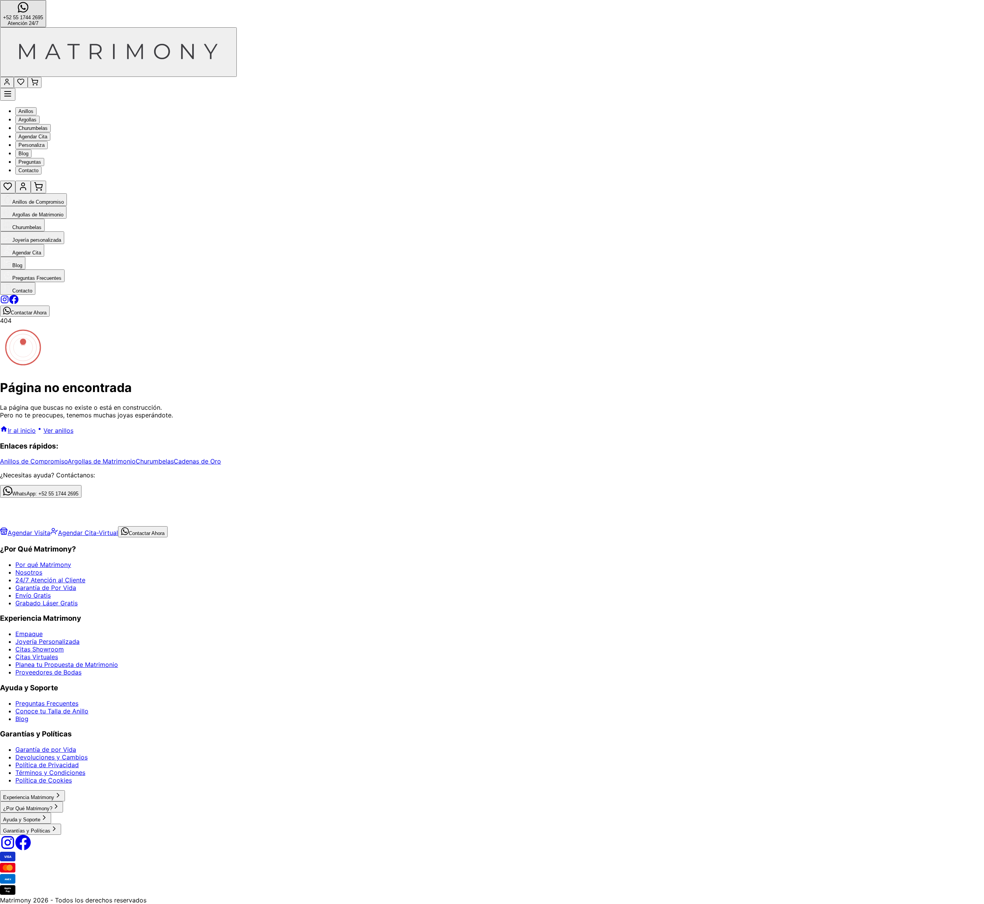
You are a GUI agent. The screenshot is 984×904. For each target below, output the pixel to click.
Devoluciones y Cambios (51, 757)
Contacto (28, 170)
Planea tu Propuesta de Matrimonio (66, 664)
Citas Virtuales (36, 657)
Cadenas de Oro (197, 461)
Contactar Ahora (147, 533)
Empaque (29, 634)
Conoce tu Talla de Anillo (51, 711)
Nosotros (28, 572)
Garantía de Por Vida (45, 588)
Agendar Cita (32, 137)
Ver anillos (58, 430)
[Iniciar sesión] (7, 82)
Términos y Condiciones (50, 772)
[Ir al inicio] (118, 52)
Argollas (27, 120)
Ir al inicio (22, 430)
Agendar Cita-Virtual (88, 533)
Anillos (25, 111)
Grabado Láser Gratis (46, 603)
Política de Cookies (43, 780)
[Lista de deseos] (21, 82)
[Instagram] (7, 848)
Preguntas (29, 162)
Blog (23, 153)
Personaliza (31, 145)
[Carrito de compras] (35, 82)
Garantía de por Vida (45, 749)
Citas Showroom (39, 649)
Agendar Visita (29, 533)
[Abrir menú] (7, 94)
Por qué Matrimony (43, 564)
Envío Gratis (33, 595)
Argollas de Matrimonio (102, 461)
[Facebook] (23, 848)
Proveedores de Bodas (48, 672)
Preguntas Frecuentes (46, 703)
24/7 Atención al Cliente (50, 580)
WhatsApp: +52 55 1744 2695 (45, 494)
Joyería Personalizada (47, 641)
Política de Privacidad (47, 765)
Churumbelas (33, 128)
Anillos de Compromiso (34, 461)
